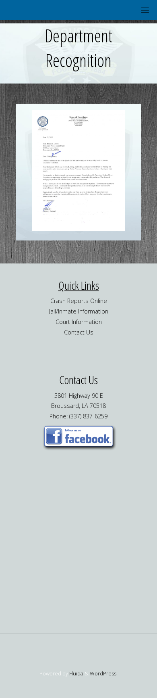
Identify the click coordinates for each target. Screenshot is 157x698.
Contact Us (78, 332)
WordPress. (104, 673)
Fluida (75, 673)
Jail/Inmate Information (78, 311)
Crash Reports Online (78, 301)
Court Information (79, 322)
